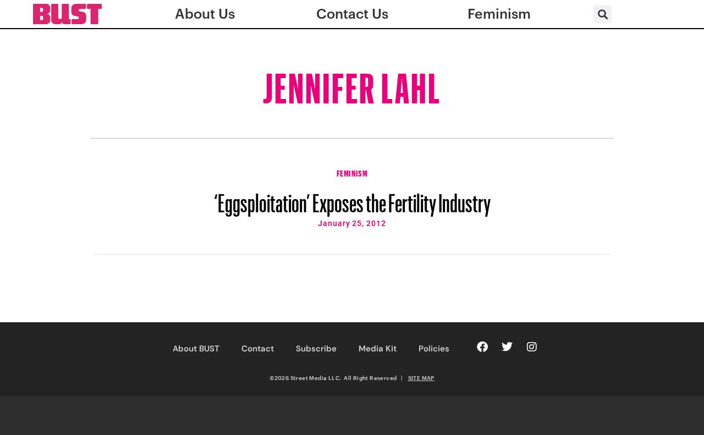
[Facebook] (482, 347)
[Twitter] (507, 347)
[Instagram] (532, 347)
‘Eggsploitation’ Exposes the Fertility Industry (352, 198)
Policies (434, 348)
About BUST (196, 348)
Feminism (352, 172)
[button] (602, 14)
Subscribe (316, 348)
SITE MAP (421, 378)
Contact (257, 348)
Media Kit (378, 348)
